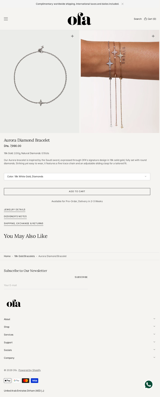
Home (7, 256)
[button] (6, 19)
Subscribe (81, 277)
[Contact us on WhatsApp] (145, 385)
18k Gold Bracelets (24, 256)
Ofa (15, 369)
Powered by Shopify (30, 369)
